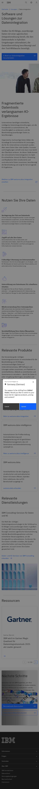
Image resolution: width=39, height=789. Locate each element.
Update (23, 406)
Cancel (7, 406)
